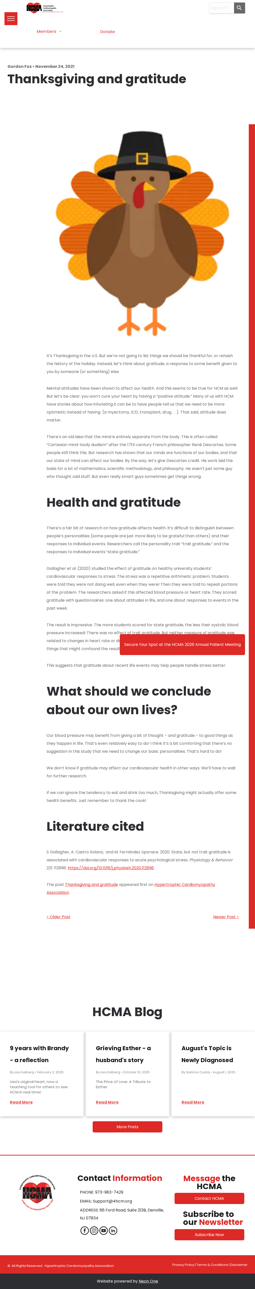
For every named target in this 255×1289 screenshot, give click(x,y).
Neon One (148, 1281)
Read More (21, 1102)
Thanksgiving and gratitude (91, 884)
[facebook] (84, 1231)
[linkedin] (113, 1231)
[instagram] (94, 1231)
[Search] (239, 7)
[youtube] (103, 1231)
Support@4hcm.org (112, 1201)
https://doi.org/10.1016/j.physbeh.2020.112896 (111, 868)
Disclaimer (239, 1264)
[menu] (10, 18)
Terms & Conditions (212, 1264)
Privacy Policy (183, 1264)
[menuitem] (49, 31)
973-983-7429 (109, 1192)
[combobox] (221, 7)
